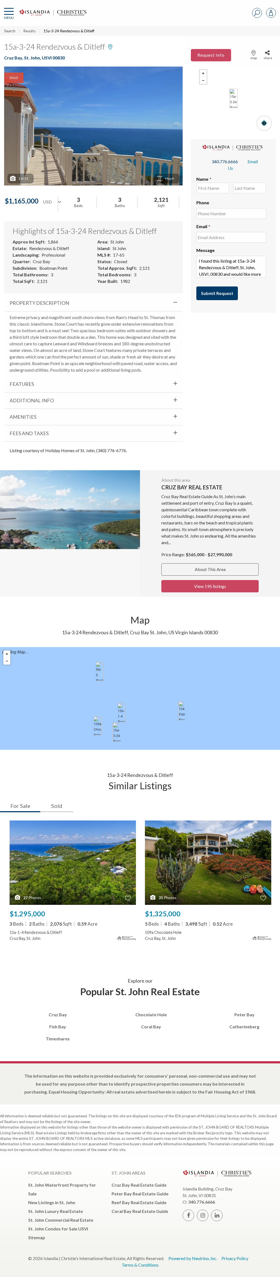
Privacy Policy (234, 1258)
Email (203, 226)
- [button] (203, 80)
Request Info (210, 55)
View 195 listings (210, 586)
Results (29, 31)
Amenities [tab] (23, 417)
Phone (202, 202)
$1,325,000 (162, 913)
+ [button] (203, 73)
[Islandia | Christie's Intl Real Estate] (52, 17)
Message (205, 250)
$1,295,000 (27, 913)
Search (9, 31)
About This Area (210, 569)
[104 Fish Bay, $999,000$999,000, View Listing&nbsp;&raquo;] (182, 710)
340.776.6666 (225, 161)
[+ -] (233, 98)
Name (203, 179)
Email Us (243, 165)
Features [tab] (22, 384)
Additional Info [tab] (32, 400)
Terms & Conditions (140, 1264)
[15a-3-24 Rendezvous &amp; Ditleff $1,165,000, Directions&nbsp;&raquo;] (233, 98)
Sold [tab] (56, 805)
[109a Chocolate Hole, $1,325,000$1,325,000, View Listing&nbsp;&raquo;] (97, 725)
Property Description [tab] (39, 303)
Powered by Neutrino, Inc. (192, 1258)
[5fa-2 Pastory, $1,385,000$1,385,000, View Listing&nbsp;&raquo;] (99, 671)
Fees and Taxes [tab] (29, 433)
